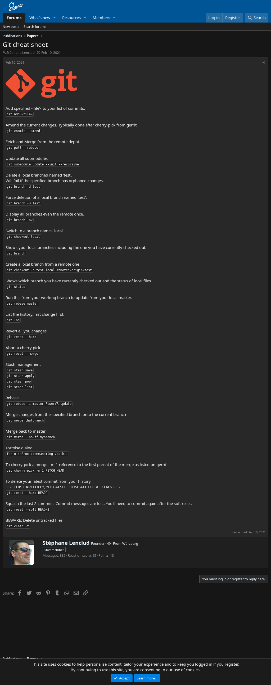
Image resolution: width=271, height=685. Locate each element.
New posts (11, 26)
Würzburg (130, 543)
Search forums (35, 26)
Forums (14, 17)
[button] (54, 18)
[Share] (264, 63)
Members (101, 17)
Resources (71, 17)
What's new (39, 17)
